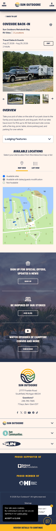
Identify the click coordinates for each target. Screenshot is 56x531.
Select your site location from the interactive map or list (28, 155)
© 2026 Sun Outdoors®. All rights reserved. (28, 497)
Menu (4, 6)
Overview (9, 110)
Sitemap (28, 503)
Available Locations (28, 151)
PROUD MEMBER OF (28, 476)
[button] (28, 281)
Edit (48, 43)
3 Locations (18, 32)
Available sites (12, 176)
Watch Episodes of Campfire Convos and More (28, 339)
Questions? (28, 397)
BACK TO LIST (12, 17)
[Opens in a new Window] (28, 466)
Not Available (12, 182)
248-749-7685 (28, 401)
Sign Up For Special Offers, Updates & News (28, 271)
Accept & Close (12, 518)
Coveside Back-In (16, 24)
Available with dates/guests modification (24, 179)
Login (51, 6)
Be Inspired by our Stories (28, 305)
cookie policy (22, 514)
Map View (22, 168)
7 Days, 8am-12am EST (28, 404)
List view (35, 168)
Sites (7, 32)
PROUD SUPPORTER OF (28, 457)
